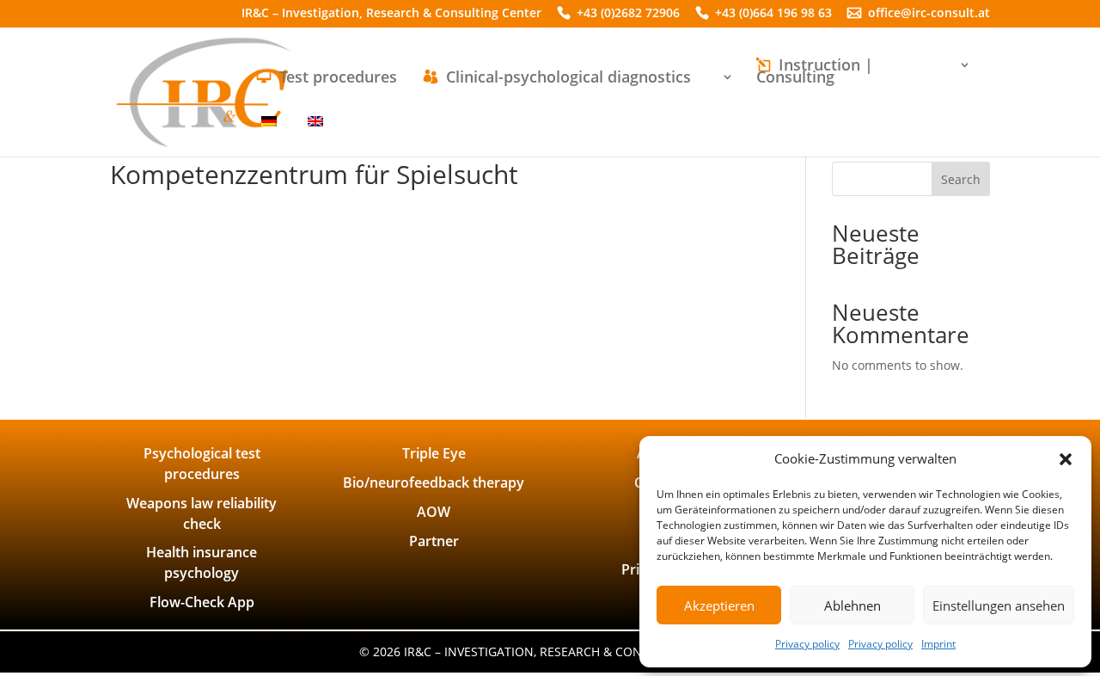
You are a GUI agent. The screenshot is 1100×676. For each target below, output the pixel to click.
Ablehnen (852, 605)
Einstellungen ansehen (998, 605)
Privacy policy (807, 643)
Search (961, 179)
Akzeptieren (719, 605)
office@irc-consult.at (929, 14)
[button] (1065, 459)
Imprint (938, 643)
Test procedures (338, 79)
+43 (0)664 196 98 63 (773, 14)
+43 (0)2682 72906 (628, 14)
